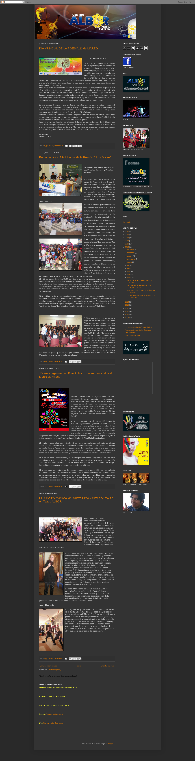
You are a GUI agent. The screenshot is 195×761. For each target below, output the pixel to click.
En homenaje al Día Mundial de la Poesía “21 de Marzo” (75, 157)
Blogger (110, 744)
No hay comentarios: (56, 145)
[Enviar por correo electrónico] (70, 146)
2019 (127, 235)
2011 (127, 311)
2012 (127, 308)
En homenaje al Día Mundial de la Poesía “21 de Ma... (139, 286)
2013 (127, 305)
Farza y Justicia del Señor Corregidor (138, 330)
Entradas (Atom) (55, 670)
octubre (130, 256)
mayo (129, 271)
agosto (129, 262)
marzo (129, 278)
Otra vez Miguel (130, 333)
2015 (127, 247)
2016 (127, 244)
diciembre (131, 250)
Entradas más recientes (48, 666)
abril (129, 274)
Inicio (79, 666)
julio (128, 265)
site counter (127, 222)
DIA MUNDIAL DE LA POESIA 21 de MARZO (68, 48)
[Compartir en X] (75, 146)
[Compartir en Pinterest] (80, 146)
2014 (127, 302)
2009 (127, 317)
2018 (127, 238)
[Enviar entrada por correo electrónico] (66, 145)
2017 (127, 241)
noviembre (131, 253)
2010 (127, 314)
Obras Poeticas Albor (132, 335)
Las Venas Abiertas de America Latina (138, 327)
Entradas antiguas (107, 666)
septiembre (131, 259)
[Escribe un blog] (73, 146)
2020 (127, 232)
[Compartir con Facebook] (78, 146)
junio (129, 268)
